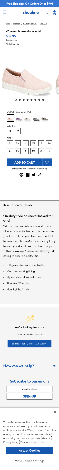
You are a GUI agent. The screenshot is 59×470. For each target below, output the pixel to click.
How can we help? (18, 365)
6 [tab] (35, 100)
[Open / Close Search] (47, 12)
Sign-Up (29, 396)
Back (8, 23)
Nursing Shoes (30, 23)
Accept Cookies (29, 450)
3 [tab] (24, 100)
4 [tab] (28, 100)
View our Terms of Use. (32, 442)
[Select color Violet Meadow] (19, 118)
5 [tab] (31, 100)
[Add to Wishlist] (47, 162)
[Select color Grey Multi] (36, 118)
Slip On (43, 23)
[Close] (55, 412)
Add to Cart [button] (24, 162)
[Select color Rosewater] (10, 118)
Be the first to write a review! (29, 343)
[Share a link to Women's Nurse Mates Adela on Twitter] (34, 175)
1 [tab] (16, 100)
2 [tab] (20, 100)
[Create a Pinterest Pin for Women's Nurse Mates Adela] (21, 175)
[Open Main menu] (4, 12)
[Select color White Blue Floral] (27, 118)
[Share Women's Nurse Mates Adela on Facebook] (28, 175)
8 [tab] (43, 100)
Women (16, 23)
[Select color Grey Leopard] (44, 118)
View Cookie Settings (29, 461)
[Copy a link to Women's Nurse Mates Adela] (40, 175)
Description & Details (17, 205)
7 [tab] (39, 100)
